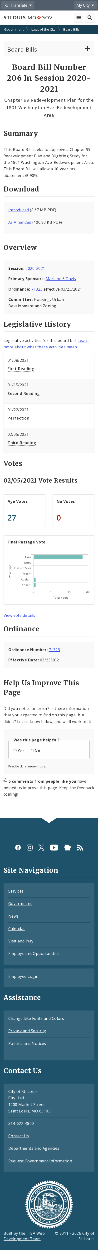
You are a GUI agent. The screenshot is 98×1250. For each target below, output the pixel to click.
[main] (49, 422)
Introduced (18, 210)
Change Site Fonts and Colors (36, 1018)
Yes (21, 750)
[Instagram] (30, 848)
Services (16, 891)
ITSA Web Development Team (24, 1236)
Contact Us (18, 1135)
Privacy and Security (27, 1030)
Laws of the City (43, 29)
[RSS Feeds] (80, 848)
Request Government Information (40, 1161)
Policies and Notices (27, 1043)
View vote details (19, 615)
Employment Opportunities (34, 953)
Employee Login (23, 976)
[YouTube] (54, 848)
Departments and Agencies (33, 1148)
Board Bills (71, 29)
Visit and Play (21, 941)
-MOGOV (28, 17)
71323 (36, 289)
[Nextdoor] (67, 848)
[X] (41, 848)
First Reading (21, 368)
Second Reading (24, 393)
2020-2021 (35, 268)
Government (14, 29)
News (13, 916)
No (37, 750)
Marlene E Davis (61, 278)
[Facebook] (18, 848)
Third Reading (22, 442)
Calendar (16, 928)
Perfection (18, 418)
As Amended (19, 222)
